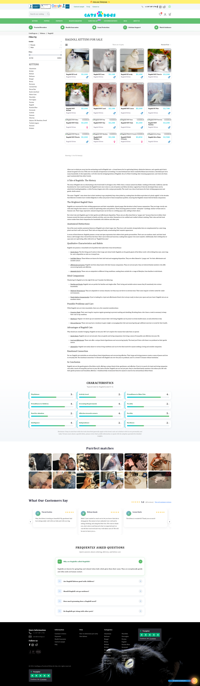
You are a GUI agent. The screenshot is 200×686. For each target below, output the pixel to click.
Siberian (31, 118)
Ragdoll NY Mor (153, 108)
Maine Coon (32, 94)
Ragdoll (31, 105)
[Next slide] (169, 522)
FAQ (56, 644)
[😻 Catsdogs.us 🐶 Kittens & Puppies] (100, 14)
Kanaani (31, 125)
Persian (31, 102)
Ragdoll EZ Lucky (126, 74)
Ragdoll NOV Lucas (127, 108)
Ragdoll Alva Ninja (154, 137)
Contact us (95, 6)
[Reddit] (164, 7)
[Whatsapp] (170, 6)
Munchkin (32, 97)
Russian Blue (33, 107)
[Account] (165, 14)
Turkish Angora (34, 123)
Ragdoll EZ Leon (99, 74)
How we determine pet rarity (88, 634)
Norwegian (32, 99)
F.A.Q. (88, 6)
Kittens (34, 64)
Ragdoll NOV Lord (100, 108)
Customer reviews (60, 634)
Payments (58, 636)
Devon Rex (32, 89)
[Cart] (170, 15)
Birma (31, 81)
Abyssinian (32, 68)
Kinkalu (31, 128)
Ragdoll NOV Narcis (155, 74)
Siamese (31, 115)
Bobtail (31, 74)
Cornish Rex (33, 87)
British (31, 71)
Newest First (166, 44)
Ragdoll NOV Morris (73, 137)
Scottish (31, 112)
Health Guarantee (60, 639)
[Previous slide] (30, 522)
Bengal (31, 79)
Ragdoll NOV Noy (99, 123)
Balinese (32, 76)
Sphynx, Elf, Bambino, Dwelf (38, 120)
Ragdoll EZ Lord (71, 74)
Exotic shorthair (34, 92)
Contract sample (79, 6)
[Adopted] (159, 134)
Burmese (32, 84)
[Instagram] (160, 7)
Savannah (32, 110)
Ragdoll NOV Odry (72, 123)
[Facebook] (157, 7)
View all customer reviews (163, 502)
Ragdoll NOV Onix (127, 123)
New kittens (83, 636)
